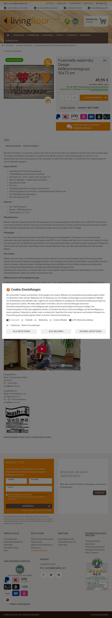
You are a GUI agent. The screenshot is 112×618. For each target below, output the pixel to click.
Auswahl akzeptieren (90, 331)
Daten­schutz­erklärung (60, 315)
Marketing (43, 320)
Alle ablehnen (56, 331)
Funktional (15, 325)
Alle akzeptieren (21, 331)
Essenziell (15, 320)
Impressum (78, 312)
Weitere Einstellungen (30, 325)
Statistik (29, 320)
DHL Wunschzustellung (83, 320)
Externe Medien (60, 320)
